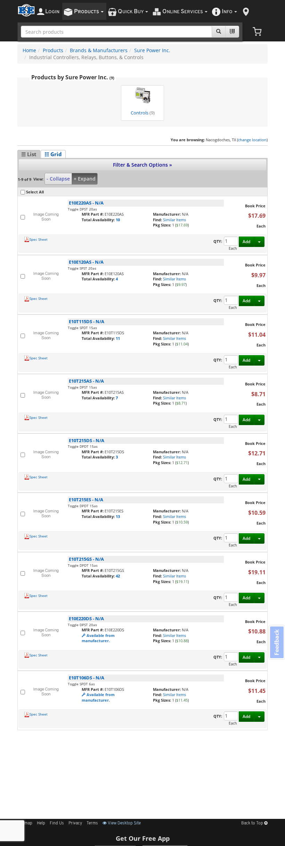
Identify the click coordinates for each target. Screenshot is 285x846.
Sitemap (24, 823)
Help (41, 823)
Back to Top (252, 823)
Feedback (276, 642)
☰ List (28, 154)
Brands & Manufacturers (99, 50)
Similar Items (174, 219)
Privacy (75, 823)
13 (118, 516)
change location (252, 139)
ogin (52, 12)
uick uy (131, 12)
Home (29, 50)
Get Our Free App (143, 838)
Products (53, 50)
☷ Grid (53, 154)
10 (118, 219)
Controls (143, 113)
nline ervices (183, 12)
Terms (92, 823)
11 (118, 338)
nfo (227, 12)
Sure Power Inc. (152, 50)
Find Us (57, 823)
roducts (87, 12)
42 (118, 575)
